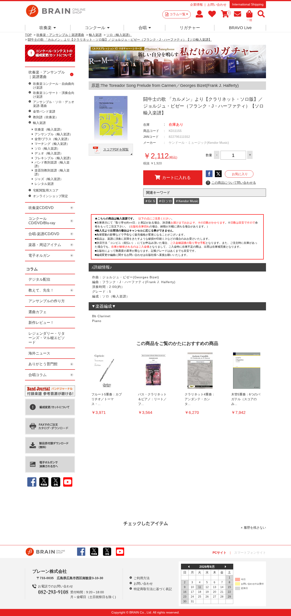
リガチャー (190, 27)
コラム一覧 (178, 14)
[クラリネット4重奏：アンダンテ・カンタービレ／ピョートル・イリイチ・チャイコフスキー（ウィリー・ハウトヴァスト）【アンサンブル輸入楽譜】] (200, 370)
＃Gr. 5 (150, 201)
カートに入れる (176, 177)
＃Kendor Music (186, 201)
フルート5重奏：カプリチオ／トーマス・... (106, 399)
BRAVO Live (240, 27)
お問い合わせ (216, 4)
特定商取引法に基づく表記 (153, 589)
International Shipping (247, 4)
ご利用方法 (142, 578)
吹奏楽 (45, 27)
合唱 (142, 27)
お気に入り (240, 174)
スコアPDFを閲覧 (116, 149)
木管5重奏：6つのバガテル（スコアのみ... (245, 399)
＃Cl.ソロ (165, 201)
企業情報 (196, 4)
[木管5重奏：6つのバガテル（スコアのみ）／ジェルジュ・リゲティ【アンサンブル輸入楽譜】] (246, 370)
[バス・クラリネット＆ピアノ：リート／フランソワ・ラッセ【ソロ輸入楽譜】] (153, 370)
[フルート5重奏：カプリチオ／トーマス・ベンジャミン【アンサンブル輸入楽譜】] (107, 370)
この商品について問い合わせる (231, 182)
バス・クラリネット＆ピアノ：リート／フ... (152, 399)
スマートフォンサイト (250, 552)
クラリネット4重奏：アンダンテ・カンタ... (200, 399)
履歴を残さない (255, 527)
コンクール (95, 27)
